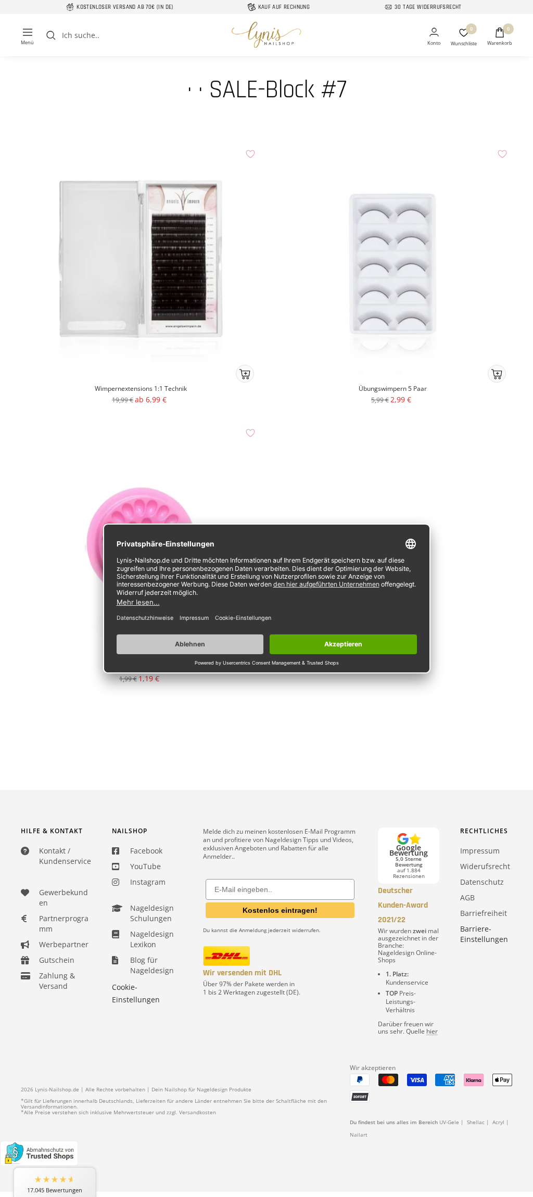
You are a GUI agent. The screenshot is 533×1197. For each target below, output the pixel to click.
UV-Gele (449, 1122)
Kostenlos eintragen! (280, 910)
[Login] (433, 37)
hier (432, 1031)
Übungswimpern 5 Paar (393, 388)
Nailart (358, 1134)
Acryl (498, 1122)
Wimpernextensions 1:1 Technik (141, 388)
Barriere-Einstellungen (484, 934)
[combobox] (140, 35)
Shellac (476, 1122)
